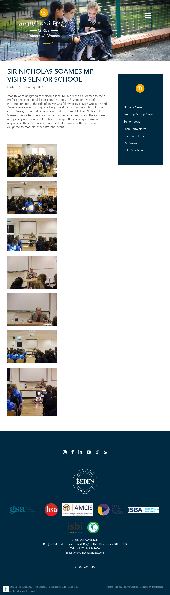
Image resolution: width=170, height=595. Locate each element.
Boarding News (134, 136)
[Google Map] (105, 453)
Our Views (130, 143)
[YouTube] (89, 453)
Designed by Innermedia (151, 587)
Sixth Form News (135, 129)
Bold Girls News (134, 150)
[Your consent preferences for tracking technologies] (6, 589)
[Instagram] (66, 453)
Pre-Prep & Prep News (138, 114)
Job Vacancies (41, 587)
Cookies (134, 587)
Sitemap (109, 587)
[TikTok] (98, 453)
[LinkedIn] (81, 453)
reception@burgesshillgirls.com (85, 552)
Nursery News (133, 107)
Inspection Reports (28, 591)
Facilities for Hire (57, 587)
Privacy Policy (122, 587)
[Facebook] (73, 453)
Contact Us (85, 567)
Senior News (132, 122)
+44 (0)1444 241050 (87, 548)
